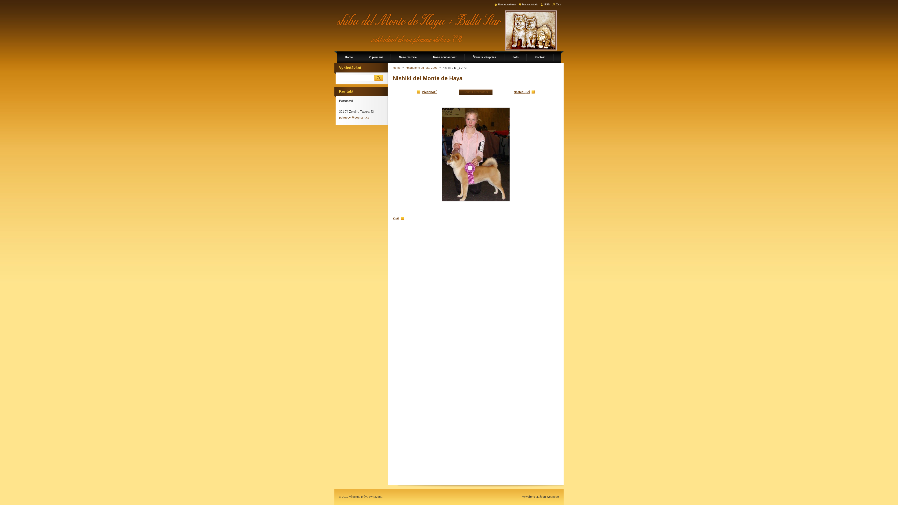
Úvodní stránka (507, 4)
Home (397, 67)
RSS (547, 4)
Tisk (558, 4)
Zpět (396, 218)
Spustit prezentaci (476, 92)
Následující (522, 92)
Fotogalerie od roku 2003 (422, 67)
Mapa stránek (530, 4)
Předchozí (429, 92)
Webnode (553, 496)
